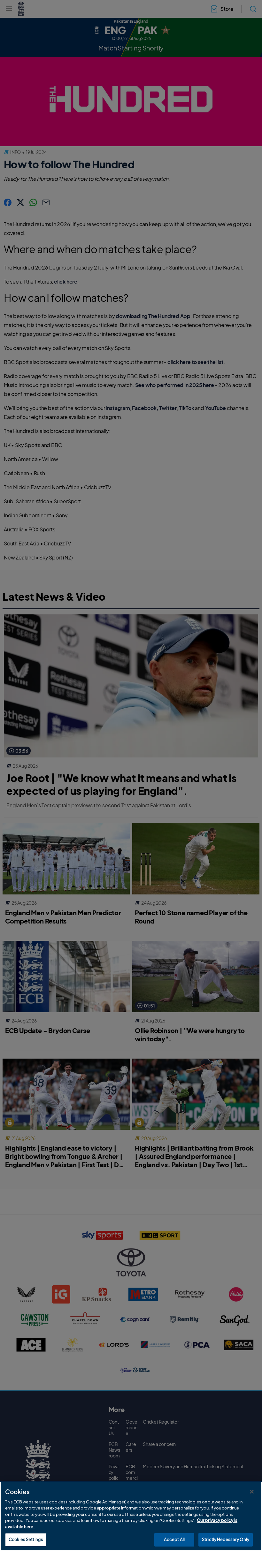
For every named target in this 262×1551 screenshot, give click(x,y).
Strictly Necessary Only (225, 1539)
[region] (131, 1516)
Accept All (174, 1539)
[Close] (252, 1492)
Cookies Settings (26, 1539)
